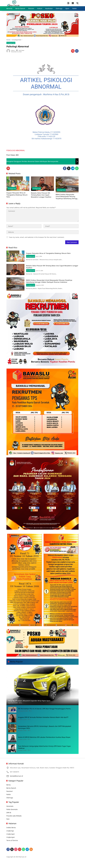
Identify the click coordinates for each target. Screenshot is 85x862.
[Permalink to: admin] (8, 51)
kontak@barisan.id (16, 776)
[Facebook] (64, 168)
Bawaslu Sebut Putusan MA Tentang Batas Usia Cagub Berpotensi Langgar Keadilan (41, 195)
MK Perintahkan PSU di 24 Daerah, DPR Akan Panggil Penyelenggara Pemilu (44, 709)
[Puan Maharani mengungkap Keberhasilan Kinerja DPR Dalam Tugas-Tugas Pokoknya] (12, 748)
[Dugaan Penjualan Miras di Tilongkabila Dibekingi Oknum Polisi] (17, 183)
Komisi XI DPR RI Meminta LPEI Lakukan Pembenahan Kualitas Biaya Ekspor (44, 737)
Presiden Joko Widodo (13, 816)
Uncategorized (11, 43)
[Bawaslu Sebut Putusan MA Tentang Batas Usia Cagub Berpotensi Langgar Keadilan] (42, 183)
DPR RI (8, 813)
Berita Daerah (11, 788)
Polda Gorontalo (12, 809)
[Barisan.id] (13, 3)
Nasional (9, 791)
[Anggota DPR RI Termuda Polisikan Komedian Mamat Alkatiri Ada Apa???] (12, 718)
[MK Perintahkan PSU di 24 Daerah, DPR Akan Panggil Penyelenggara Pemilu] (12, 709)
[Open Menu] (73, 3)
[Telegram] (73, 168)
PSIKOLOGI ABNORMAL (15, 150)
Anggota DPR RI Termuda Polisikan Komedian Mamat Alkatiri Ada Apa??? (43, 717)
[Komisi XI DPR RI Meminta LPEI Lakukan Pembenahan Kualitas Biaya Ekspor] (12, 738)
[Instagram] (15, 849)
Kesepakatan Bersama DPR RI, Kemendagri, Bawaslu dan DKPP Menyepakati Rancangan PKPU (44, 727)
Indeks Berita (11, 827)
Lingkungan (10, 834)
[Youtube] (19, 849)
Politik (8, 794)
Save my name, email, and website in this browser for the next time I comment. (36, 237)
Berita (8, 785)
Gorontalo (9, 806)
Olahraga (9, 798)
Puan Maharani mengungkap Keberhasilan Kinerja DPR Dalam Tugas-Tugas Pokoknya (44, 747)
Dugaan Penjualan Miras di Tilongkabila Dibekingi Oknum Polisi (16, 195)
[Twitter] (68, 168)
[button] (68, 3)
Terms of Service (12, 840)
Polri (8, 819)
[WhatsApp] (77, 168)
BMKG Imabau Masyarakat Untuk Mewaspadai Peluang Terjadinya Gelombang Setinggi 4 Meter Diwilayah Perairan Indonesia (67, 196)
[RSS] (31, 849)
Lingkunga (10, 831)
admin (13, 50)
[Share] (77, 51)
